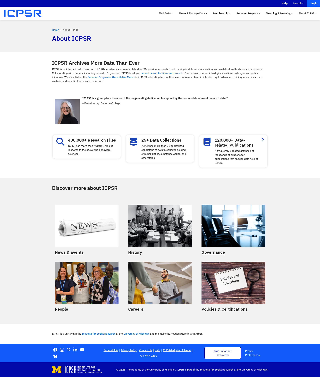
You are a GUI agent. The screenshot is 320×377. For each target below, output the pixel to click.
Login (313, 3)
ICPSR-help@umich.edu (177, 350)
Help (285, 3)
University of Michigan (137, 333)
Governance (213, 252)
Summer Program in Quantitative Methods (112, 77)
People (61, 309)
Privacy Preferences (252, 353)
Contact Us (145, 350)
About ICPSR (306, 13)
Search (297, 3)
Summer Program (247, 13)
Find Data (165, 13)
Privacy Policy (128, 350)
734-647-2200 (148, 355)
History (135, 252)
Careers (135, 309)
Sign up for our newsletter (223, 353)
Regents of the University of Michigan (153, 369)
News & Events (69, 252)
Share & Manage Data (192, 13)
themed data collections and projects (162, 73)
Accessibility (111, 350)
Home (55, 30)
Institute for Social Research (99, 333)
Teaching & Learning (278, 13)
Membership (220, 13)
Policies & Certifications (225, 309)
